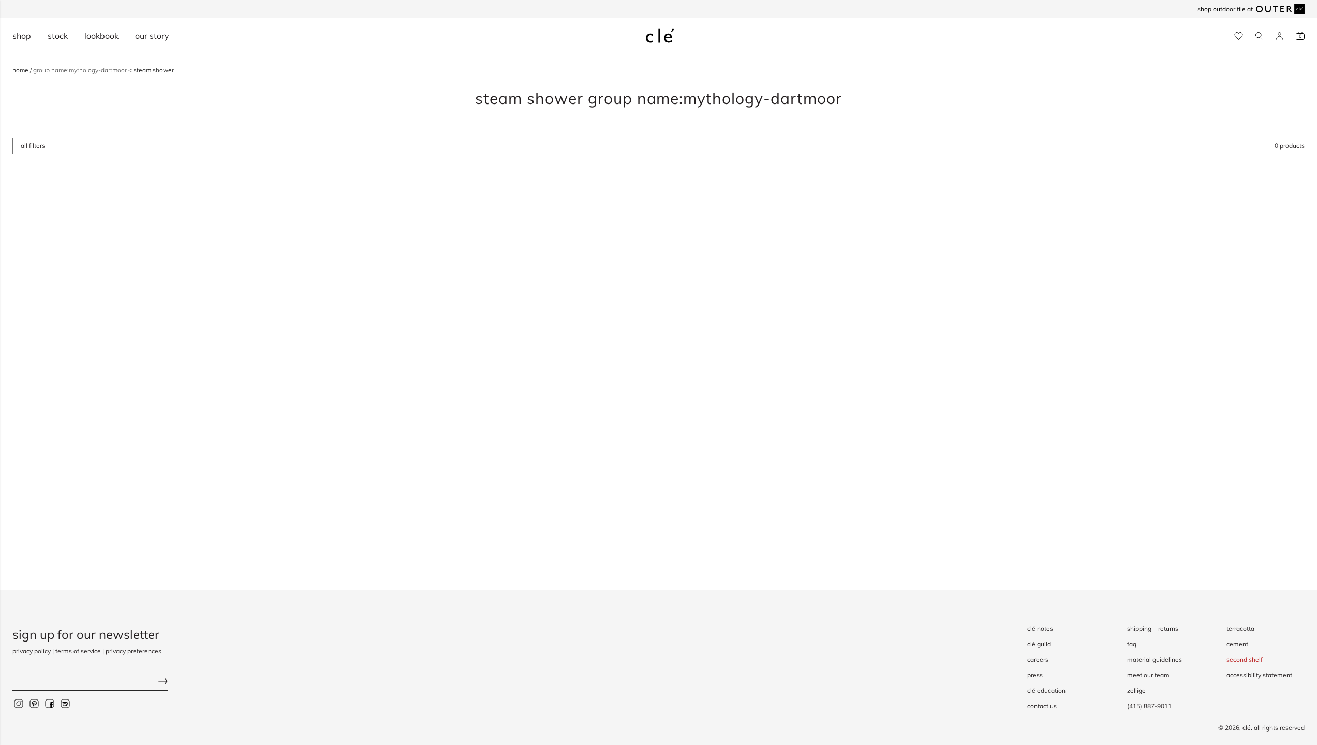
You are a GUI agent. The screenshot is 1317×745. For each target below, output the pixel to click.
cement (1237, 644)
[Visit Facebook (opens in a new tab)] (49, 703)
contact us (1042, 706)
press (1035, 675)
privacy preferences (133, 651)
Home (21, 70)
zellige (1136, 690)
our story (152, 36)
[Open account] (1279, 36)
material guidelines (1154, 659)
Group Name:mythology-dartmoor (80, 70)
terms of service (78, 651)
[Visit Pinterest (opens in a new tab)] (34, 703)
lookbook (101, 36)
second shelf (1244, 659)
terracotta (1240, 628)
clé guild (1039, 644)
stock (58, 36)
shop (21, 36)
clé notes (1040, 628)
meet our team (1148, 675)
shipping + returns (1152, 628)
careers (1037, 659)
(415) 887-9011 (1149, 706)
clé (1246, 728)
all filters (33, 146)
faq (1131, 644)
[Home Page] (660, 35)
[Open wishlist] (1238, 36)
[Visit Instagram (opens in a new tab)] (18, 703)
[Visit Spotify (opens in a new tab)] (65, 703)
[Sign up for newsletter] (90, 683)
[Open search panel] (1259, 36)
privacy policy (31, 651)
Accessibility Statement (1259, 675)
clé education (1046, 690)
